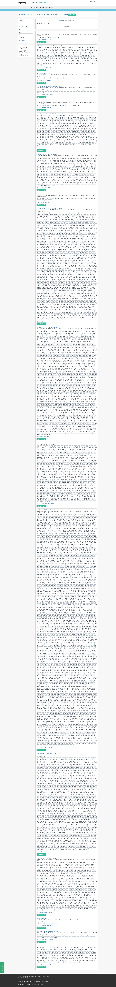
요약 (20, 23)
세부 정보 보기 (67, 26)
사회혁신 (56, 14)
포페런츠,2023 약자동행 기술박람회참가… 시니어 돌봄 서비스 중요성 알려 (51, 194)
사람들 (42, 14)
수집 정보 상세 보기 (41, 42)
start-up (52, 14)
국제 (64, 14)
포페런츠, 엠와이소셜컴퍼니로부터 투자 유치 (45, 101)
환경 (59, 14)
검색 (86, 1)
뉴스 (33, 14)
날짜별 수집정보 (22, 40)
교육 (29, 14)
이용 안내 (51, 7)
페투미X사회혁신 (31, 7)
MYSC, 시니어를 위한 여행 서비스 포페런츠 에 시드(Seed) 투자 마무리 (51, 86)
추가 (25, 26)
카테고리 (20, 32)
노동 (61, 14)
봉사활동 (46, 14)
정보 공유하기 (72, 14)
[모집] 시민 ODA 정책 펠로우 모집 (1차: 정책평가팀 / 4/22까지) (49, 45)
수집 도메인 (21, 26)
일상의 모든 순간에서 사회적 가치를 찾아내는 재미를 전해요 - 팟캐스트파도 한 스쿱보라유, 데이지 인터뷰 (57, 113)
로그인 (88, 1)
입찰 (31, 14)
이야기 (47, 7)
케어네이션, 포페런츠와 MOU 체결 (43, 73)
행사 (39, 14)
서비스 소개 (38, 7)
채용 (26, 14)
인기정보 (20, 29)
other (66, 14)
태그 (20, 34)
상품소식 (36, 14)
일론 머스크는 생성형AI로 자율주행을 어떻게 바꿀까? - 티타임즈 (49, 208)
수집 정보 (21, 37)
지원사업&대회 (22, 14)
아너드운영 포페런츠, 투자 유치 (43, 32)
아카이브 (43, 7)
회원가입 (91, 1)
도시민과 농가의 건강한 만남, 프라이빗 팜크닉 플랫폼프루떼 (48, 154)
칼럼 (49, 14)
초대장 (95, 1)
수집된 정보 (21, 50)
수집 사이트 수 (22, 48)
